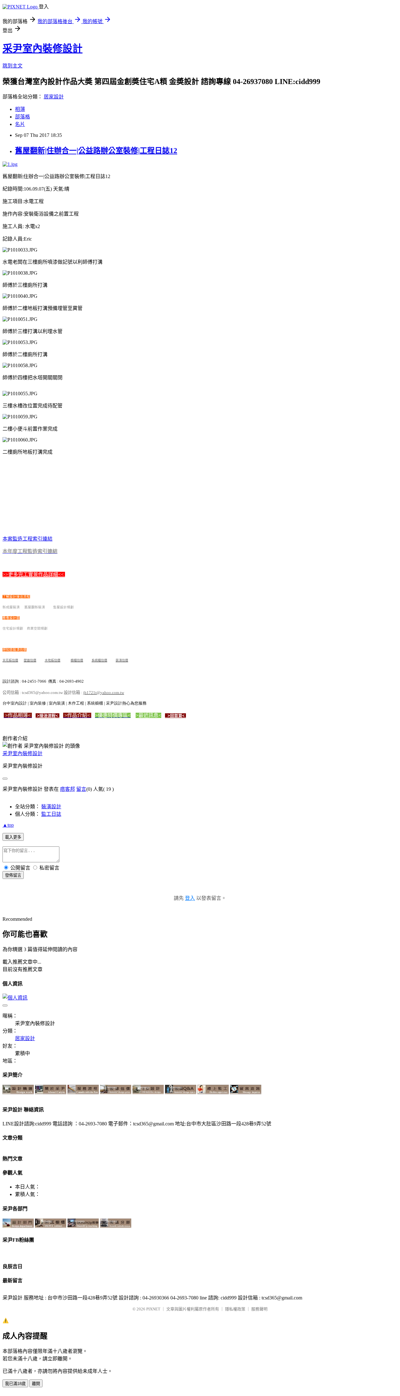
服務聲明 (259, 1309)
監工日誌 (51, 814)
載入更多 (13, 837)
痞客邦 (67, 789)
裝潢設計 (51, 806)
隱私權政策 (235, 1309)
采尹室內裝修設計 (42, 48)
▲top (8, 825)
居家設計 (54, 96)
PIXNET (153, 1309)
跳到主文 (12, 65)
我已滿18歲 (15, 1383)
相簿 (20, 109)
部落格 (22, 116)
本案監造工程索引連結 (27, 538)
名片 (20, 124)
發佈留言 (13, 875)
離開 (36, 1383)
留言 (81, 789)
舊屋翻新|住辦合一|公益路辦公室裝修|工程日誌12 (96, 151)
